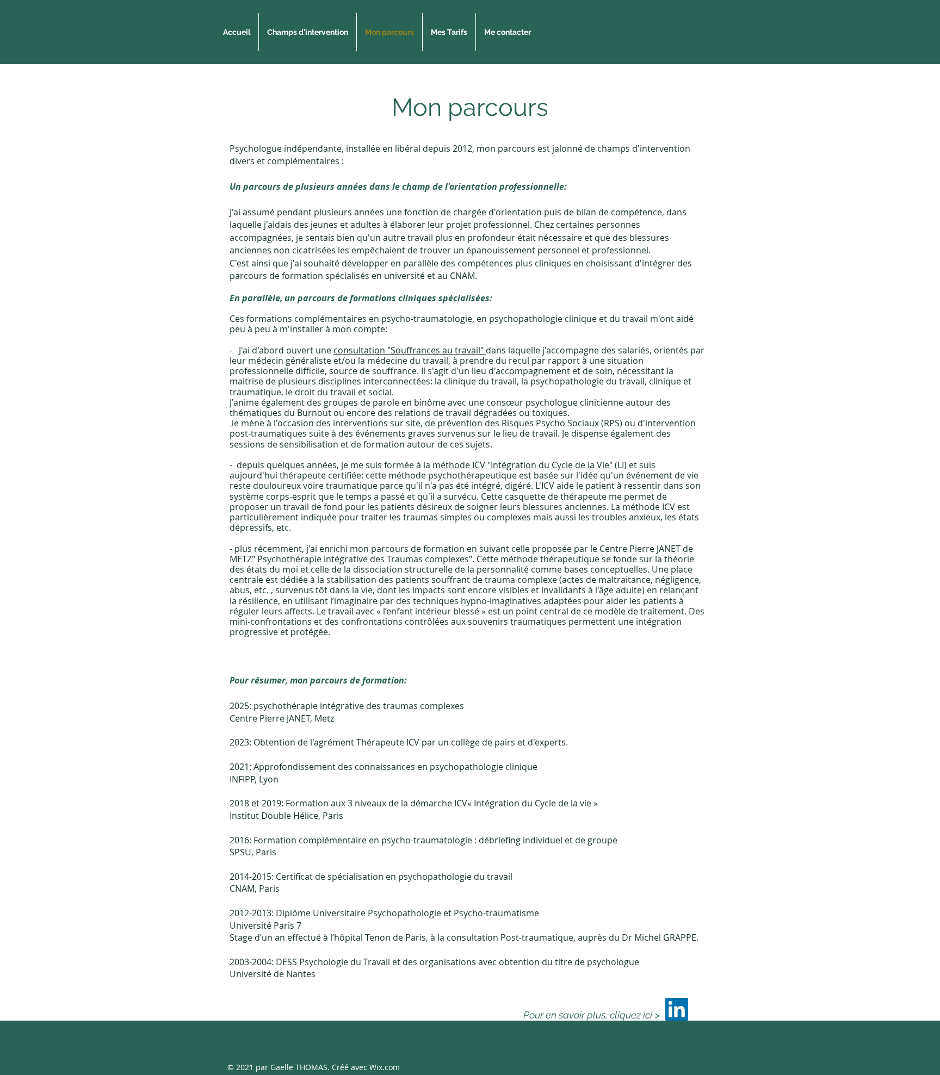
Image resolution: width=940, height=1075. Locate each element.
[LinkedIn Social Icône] (676, 1009)
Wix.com (384, 1067)
